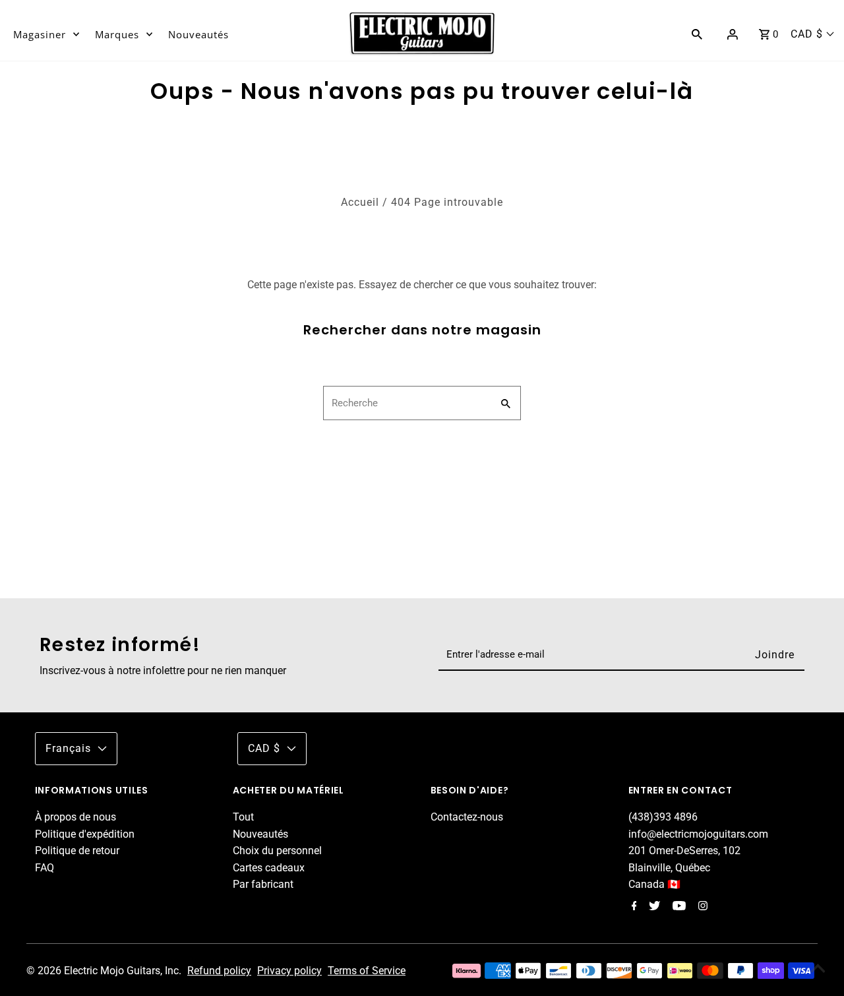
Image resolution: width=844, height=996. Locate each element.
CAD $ (807, 34)
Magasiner (39, 34)
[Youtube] (677, 907)
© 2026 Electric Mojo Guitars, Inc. (105, 970)
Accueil (360, 202)
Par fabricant (263, 884)
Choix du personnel (277, 850)
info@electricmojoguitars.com (698, 834)
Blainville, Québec (669, 867)
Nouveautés (198, 34)
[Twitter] (653, 907)
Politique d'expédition (85, 834)
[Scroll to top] (817, 969)
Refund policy (219, 970)
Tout (243, 817)
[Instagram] (701, 907)
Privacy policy (289, 970)
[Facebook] (632, 907)
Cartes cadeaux (269, 867)
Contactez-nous (467, 817)
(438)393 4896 (663, 817)
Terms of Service (367, 970)
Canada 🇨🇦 (654, 884)
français (68, 748)
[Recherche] (697, 33)
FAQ (44, 867)
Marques (117, 34)
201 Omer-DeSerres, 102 (684, 850)
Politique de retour (77, 850)
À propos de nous (75, 817)
